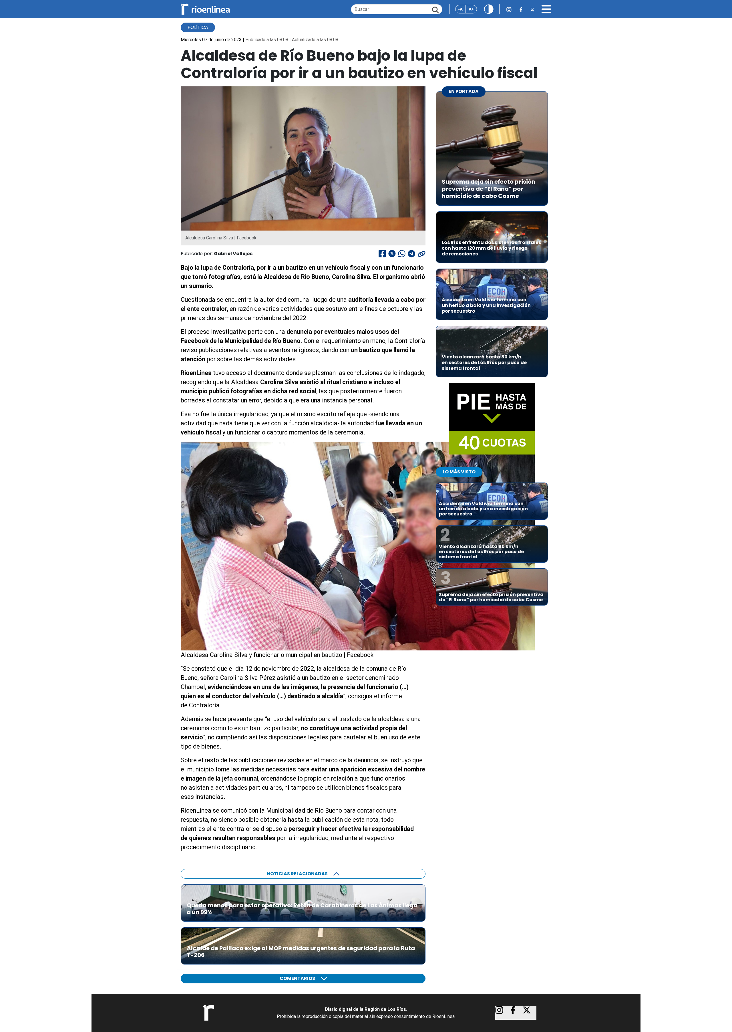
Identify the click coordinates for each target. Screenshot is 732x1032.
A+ (471, 9)
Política (198, 27)
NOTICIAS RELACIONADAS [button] (297, 873)
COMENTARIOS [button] (297, 978)
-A (460, 9)
